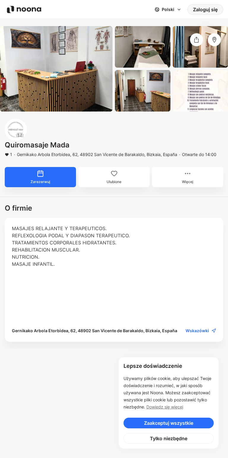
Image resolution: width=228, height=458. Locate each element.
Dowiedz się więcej (164, 406)
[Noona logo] (24, 9)
